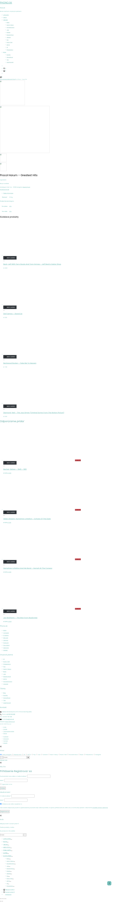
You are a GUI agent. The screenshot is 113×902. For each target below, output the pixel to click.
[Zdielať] (4, 898)
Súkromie (6, 648)
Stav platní (6, 645)
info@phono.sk (9, 719)
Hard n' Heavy (7, 669)
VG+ (10, 206)
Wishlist (5, 650)
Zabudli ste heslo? (5, 792)
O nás (4, 727)
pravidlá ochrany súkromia (100, 808)
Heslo (2, 780)
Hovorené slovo (10, 27)
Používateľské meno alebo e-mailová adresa (13, 776)
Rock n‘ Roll (9, 42)
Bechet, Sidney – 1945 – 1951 (15, 469)
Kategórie (6, 79)
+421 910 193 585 (10, 714)
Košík (5, 853)
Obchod (5, 20)
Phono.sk (2, 8)
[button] (4, 260)
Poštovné (6, 643)
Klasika (8, 32)
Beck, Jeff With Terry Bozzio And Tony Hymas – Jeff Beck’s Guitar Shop (32, 264)
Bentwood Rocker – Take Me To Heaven (19, 363)
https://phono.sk (10, 722)
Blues (8, 22)
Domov (2, 79)
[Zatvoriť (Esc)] (5, 898)
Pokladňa (7, 850)
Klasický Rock (10, 35)
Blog (4, 52)
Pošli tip (5, 733)
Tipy (8, 60)
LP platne (6, 15)
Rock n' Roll (6, 662)
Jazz (8, 30)
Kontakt (5, 729)
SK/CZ (8, 45)
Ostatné (9, 37)
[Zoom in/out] (0, 898)
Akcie (5, 17)
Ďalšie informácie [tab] (8, 193)
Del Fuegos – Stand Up (12, 313)
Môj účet (5, 638)
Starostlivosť (10, 57)
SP (7, 47)
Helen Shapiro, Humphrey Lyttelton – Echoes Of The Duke (27, 519)
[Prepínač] (11, 839)
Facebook (3, 189)
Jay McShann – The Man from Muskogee (20, 618)
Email (7, 189)
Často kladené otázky (8, 731)
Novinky (9, 55)
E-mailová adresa (5, 796)
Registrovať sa (5, 811)
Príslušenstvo (10, 50)
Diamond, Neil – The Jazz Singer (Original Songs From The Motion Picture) (33, 412)
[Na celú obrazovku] (2, 898)
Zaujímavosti (10, 62)
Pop (7, 40)
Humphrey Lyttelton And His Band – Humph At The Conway (27, 568)
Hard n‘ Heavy (10, 25)
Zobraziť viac (3, 760)
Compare (6, 633)
